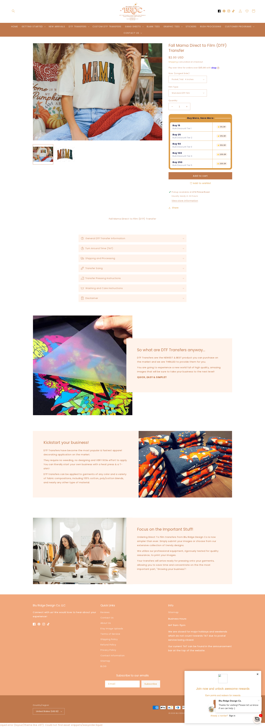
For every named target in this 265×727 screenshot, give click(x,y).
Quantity (173, 100)
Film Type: (174, 86)
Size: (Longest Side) (179, 73)
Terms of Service (110, 633)
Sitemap (105, 660)
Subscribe (150, 683)
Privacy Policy (108, 650)
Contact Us (106, 617)
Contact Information (112, 655)
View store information (185, 200)
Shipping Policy (109, 639)
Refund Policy (108, 644)
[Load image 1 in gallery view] (43, 154)
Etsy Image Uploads (111, 628)
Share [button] (175, 207)
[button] (13, 11)
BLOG (103, 666)
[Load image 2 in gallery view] (65, 154)
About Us (105, 623)
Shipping (173, 62)
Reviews (104, 612)
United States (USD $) (47, 711)
